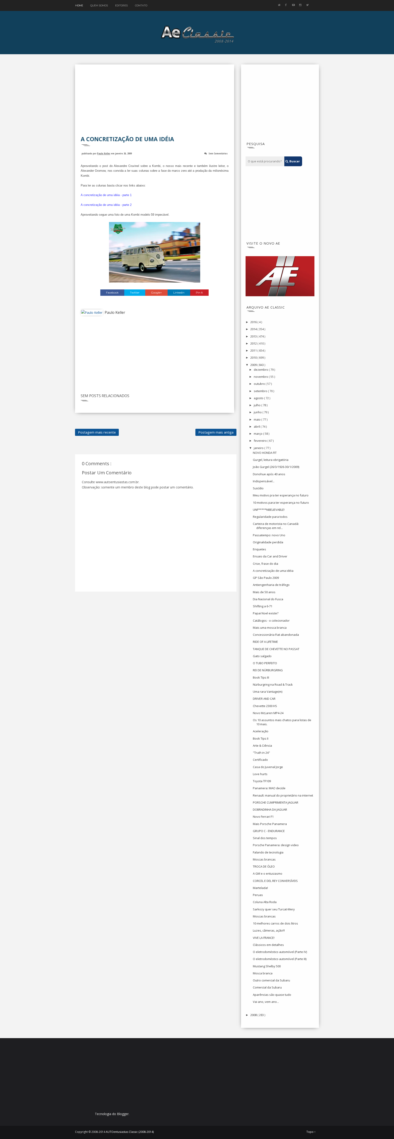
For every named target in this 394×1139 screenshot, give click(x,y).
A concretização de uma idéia (273, 571)
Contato (141, 5)
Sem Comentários (218, 153)
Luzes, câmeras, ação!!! (269, 930)
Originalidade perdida (268, 542)
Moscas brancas (264, 859)
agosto (259, 398)
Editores (121, 5)
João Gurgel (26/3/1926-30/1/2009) (276, 467)
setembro (261, 391)
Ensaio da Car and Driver (270, 556)
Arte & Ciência (262, 745)
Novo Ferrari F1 (263, 817)
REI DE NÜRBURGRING (268, 670)
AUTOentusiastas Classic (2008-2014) (130, 1132)
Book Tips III (261, 677)
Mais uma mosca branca (270, 628)
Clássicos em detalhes (268, 945)
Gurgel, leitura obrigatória (270, 460)
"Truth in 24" (261, 753)
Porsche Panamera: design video (276, 845)
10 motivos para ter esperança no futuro (281, 503)
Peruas (258, 895)
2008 (253, 1015)
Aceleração (260, 731)
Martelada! (260, 888)
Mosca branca (262, 973)
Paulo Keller (103, 153)
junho (258, 412)
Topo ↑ (311, 1132)
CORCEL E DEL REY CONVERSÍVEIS (275, 881)
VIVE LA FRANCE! (264, 938)
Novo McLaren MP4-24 (268, 713)
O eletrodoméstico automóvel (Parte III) (279, 959)
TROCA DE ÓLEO (264, 866)
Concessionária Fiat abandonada (276, 635)
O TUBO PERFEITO (265, 663)
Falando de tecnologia (268, 852)
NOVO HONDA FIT (265, 453)
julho (257, 405)
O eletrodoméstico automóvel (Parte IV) (280, 952)
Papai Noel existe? (265, 613)
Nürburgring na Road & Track (273, 684)
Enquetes (259, 549)
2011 (253, 350)
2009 (253, 365)
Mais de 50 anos (264, 592)
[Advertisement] (154, 103)
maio (257, 419)
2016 (253, 322)
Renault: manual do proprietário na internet (283, 795)
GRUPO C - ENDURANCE (269, 831)
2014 (253, 329)
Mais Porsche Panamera (270, 824)
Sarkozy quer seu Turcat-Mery (274, 909)
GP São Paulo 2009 (266, 578)
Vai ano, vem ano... (266, 1002)
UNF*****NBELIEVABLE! (269, 510)
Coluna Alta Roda (265, 902)
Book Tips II (260, 738)
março (258, 434)
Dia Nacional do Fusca (268, 599)
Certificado (260, 760)
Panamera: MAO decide (269, 788)
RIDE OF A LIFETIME (265, 642)
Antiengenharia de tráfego (271, 585)
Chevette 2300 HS (265, 706)
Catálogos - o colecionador (271, 620)
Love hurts (260, 774)
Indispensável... (264, 481)
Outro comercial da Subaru (271, 980)
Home (79, 5)
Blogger (123, 1114)
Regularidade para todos (270, 517)
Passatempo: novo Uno (269, 535)
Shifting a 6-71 (262, 606)
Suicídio (258, 488)
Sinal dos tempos (265, 838)
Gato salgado (262, 656)
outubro (260, 384)
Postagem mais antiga (215, 432)
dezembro (261, 370)
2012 (253, 343)
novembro (261, 377)
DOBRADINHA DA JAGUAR (270, 809)
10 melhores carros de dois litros (275, 923)
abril (257, 426)
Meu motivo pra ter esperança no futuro (280, 495)
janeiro (259, 448)
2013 (253, 336)
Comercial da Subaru (267, 987)
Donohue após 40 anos (269, 474)
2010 (253, 357)
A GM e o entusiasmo (267, 873)
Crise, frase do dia (265, 564)
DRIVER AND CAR (264, 699)
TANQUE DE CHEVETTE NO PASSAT (276, 649)
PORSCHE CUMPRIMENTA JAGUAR (275, 802)
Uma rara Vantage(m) (267, 692)
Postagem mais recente (97, 432)
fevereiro (260, 441)
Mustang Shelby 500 (267, 966)
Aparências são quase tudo (272, 995)
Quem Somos (99, 5)
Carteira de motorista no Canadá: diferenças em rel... (276, 526)
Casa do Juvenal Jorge (268, 767)
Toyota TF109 (262, 781)
